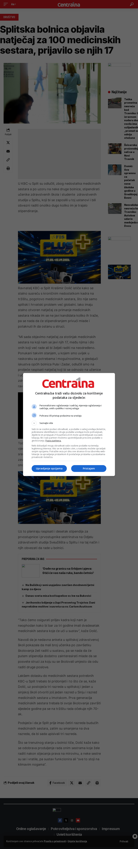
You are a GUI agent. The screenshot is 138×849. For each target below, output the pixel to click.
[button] (69, 423)
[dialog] (69, 424)
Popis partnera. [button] (53, 440)
